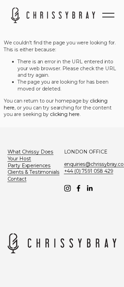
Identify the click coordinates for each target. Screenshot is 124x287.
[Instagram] (67, 188)
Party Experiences (29, 165)
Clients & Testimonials (34, 172)
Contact (17, 179)
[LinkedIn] (89, 188)
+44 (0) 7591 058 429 (88, 171)
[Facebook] (78, 188)
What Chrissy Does (31, 152)
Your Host (19, 159)
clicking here (65, 114)
